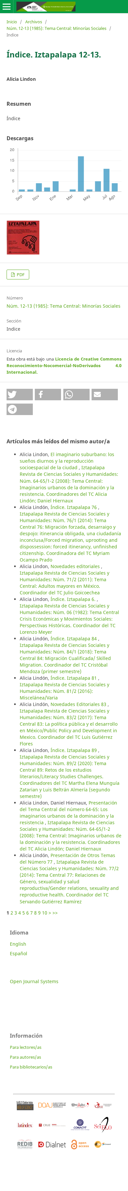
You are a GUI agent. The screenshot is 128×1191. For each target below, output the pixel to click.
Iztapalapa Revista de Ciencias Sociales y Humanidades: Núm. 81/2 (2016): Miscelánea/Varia (64, 691)
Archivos (33, 22)
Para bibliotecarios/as (31, 1067)
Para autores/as (25, 1057)
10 (44, 913)
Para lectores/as (25, 1047)
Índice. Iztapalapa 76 (74, 507)
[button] (20, 394)
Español (18, 953)
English (18, 944)
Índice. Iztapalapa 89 (74, 750)
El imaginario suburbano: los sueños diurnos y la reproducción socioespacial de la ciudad (67, 461)
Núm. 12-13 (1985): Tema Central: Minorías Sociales (56, 28)
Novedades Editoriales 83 (79, 704)
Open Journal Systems (34, 981)
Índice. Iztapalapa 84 (74, 638)
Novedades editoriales (76, 566)
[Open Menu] (6, 6)
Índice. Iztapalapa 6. (74, 599)
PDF (20, 274)
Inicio (12, 22)
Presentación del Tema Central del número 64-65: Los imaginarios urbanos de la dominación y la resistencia (68, 813)
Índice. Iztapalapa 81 (74, 678)
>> (55, 913)
